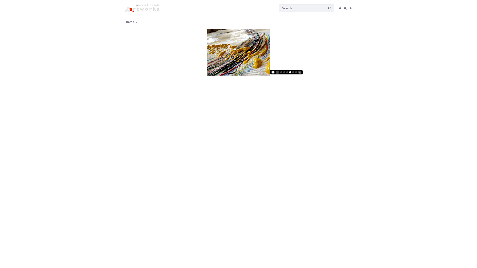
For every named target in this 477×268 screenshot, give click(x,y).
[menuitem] (131, 22)
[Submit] (330, 8)
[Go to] (142, 8)
